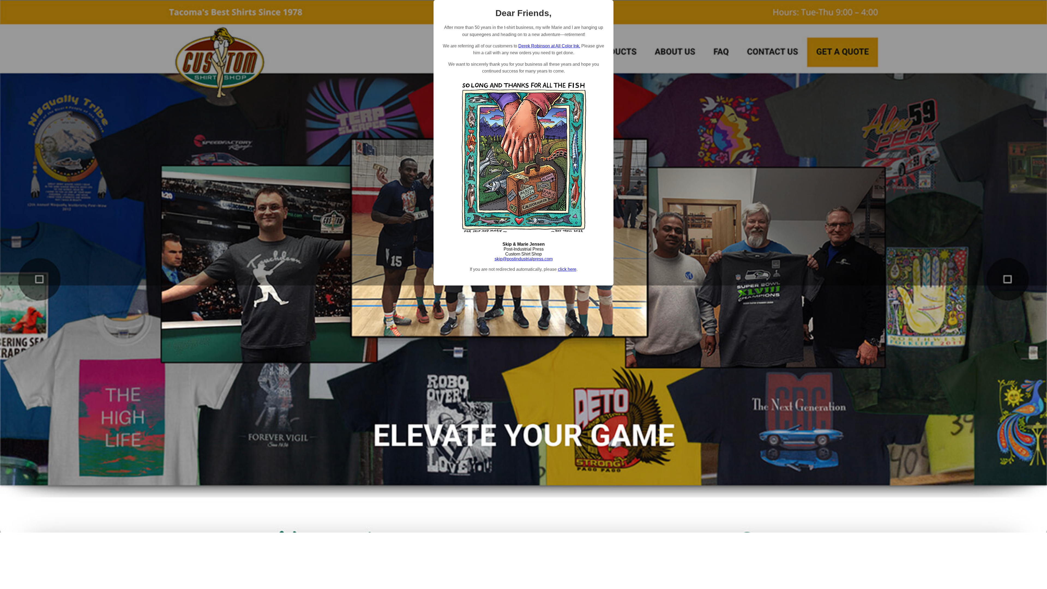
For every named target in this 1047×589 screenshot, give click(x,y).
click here (567, 269)
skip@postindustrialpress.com (524, 259)
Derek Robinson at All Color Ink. (549, 46)
